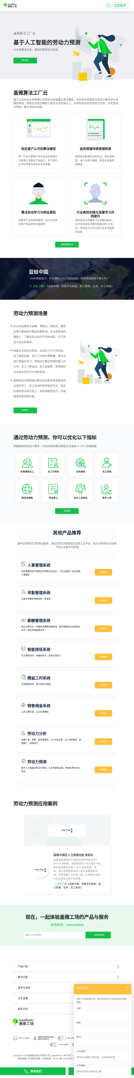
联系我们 (36, 1071)
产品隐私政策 (34, 1058)
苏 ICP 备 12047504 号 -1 (65, 1058)
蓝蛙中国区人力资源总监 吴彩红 (73, 855)
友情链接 (47, 1058)
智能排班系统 (38, 649)
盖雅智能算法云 (67, 244)
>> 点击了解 (60, 884)
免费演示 (25, 410)
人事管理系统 (38, 565)
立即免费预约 (99, 935)
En (108, 5)
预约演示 (25, 60)
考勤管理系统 (38, 593)
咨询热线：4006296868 (67, 925)
